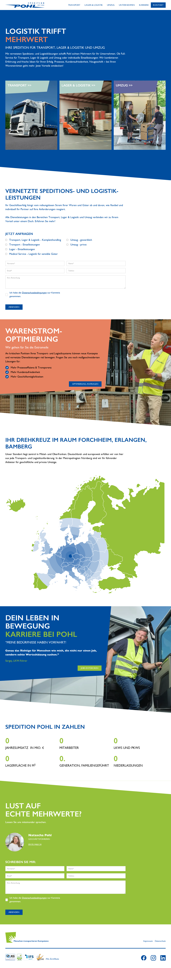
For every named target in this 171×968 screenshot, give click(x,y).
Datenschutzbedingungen (34, 292)
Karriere (144, 5)
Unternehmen (127, 5)
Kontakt (158, 5)
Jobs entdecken (89, 668)
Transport (74, 5)
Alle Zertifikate (52, 959)
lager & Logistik (94, 5)
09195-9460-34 (34, 844)
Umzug (111, 5)
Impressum (148, 941)
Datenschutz (160, 941)
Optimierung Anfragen (85, 384)
